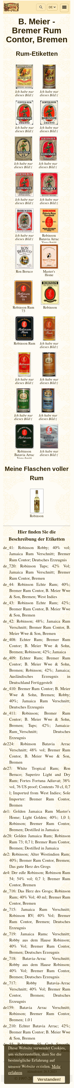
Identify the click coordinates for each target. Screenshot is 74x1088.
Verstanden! (49, 1079)
